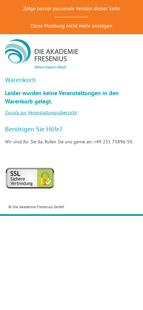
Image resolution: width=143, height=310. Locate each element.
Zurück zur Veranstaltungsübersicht (41, 112)
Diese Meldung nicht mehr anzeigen (71, 25)
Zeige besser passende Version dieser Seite (71, 8)
